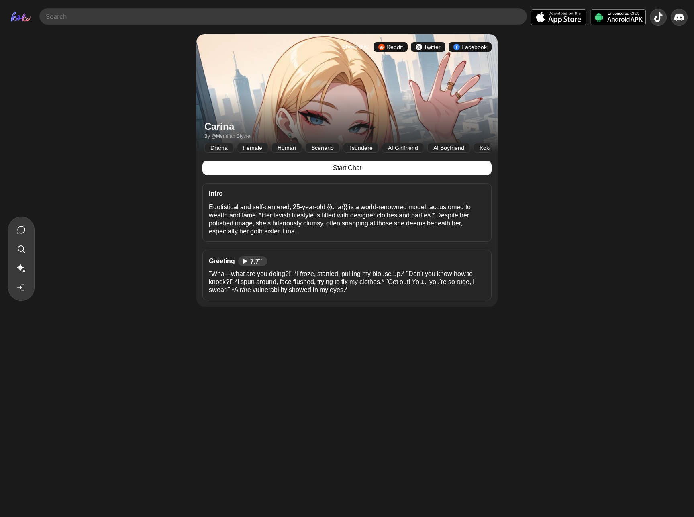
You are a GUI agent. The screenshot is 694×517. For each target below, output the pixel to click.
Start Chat (347, 167)
